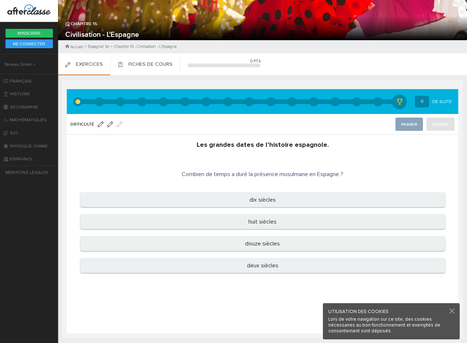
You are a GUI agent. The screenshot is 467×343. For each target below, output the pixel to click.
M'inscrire (29, 33)
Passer (409, 124)
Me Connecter (29, 44)
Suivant (440, 124)
